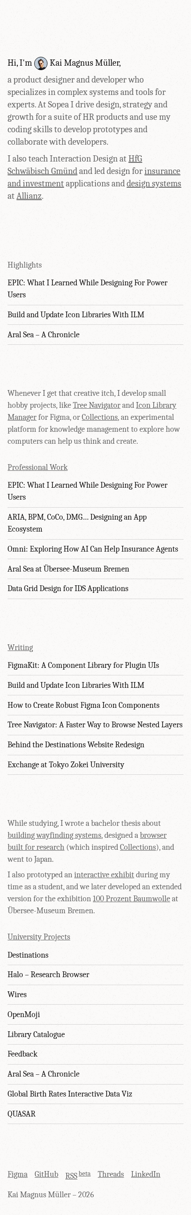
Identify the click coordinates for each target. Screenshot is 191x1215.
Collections (100, 417)
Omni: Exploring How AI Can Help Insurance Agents (93, 549)
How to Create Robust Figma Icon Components (83, 705)
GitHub (46, 1174)
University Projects (39, 937)
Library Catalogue (36, 1034)
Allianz (29, 196)
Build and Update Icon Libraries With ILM (76, 315)
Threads (111, 1174)
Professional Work (38, 467)
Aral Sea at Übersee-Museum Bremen (68, 569)
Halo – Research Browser (48, 974)
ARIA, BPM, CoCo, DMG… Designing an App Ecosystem (77, 523)
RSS (71, 1176)
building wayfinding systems (54, 835)
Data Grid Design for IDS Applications (68, 588)
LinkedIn (145, 1174)
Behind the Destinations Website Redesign (76, 745)
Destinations (28, 955)
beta (85, 1173)
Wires (17, 994)
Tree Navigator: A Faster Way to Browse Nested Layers (95, 725)
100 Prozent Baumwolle (131, 898)
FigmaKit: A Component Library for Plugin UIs (83, 665)
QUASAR (22, 1114)
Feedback (22, 1054)
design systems (154, 183)
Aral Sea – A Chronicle (44, 334)
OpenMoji (24, 1014)
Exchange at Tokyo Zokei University (66, 764)
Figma (18, 1174)
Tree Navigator (96, 405)
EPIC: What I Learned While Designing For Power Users (87, 289)
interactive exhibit (104, 875)
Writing (20, 647)
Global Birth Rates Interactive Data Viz (70, 1094)
